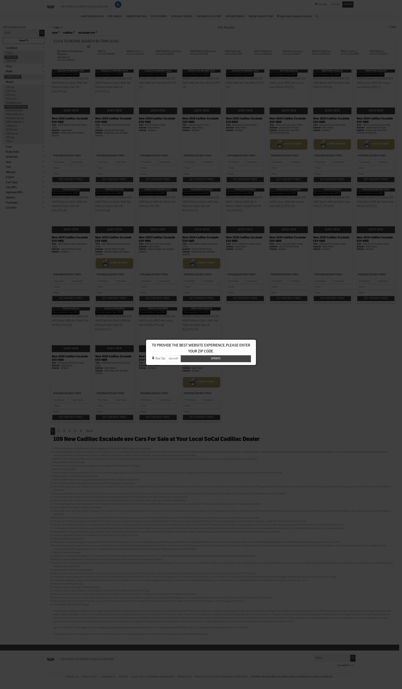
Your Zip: (160, 358)
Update (216, 358)
